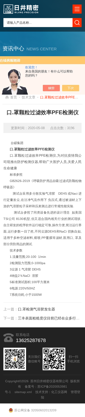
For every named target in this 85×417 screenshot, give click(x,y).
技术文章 (28, 97)
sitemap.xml (23, 392)
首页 (13, 97)
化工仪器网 (59, 392)
